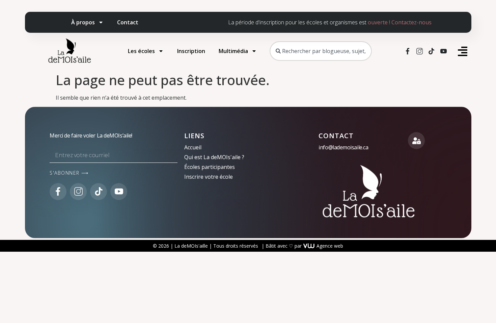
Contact (127, 22)
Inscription (191, 51)
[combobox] (320, 51)
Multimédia (233, 51)
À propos (83, 22)
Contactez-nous (411, 22)
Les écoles (141, 51)
